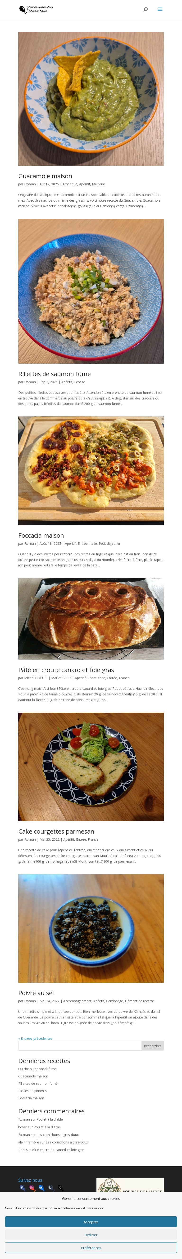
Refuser (91, 1234)
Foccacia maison (41, 535)
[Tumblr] (51, 1188)
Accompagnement (77, 1001)
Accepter (91, 1221)
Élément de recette (139, 1001)
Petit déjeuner (109, 543)
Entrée (83, 543)
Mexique (98, 184)
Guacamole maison (45, 176)
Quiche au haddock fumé (37, 1069)
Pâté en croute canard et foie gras (66, 669)
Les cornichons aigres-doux (57, 1134)
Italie (93, 543)
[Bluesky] (42, 1188)
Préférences (91, 1247)
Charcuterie (96, 678)
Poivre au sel (36, 993)
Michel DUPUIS (35, 678)
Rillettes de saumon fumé (54, 374)
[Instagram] (32, 1188)
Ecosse (79, 382)
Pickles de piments (32, 1091)
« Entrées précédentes (35, 1038)
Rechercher (152, 1046)
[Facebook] (23, 1188)
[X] (61, 1188)
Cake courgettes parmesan (56, 831)
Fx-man (30, 184)
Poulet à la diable (49, 1119)
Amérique (70, 184)
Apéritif (84, 184)
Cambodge (114, 1001)
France (124, 678)
